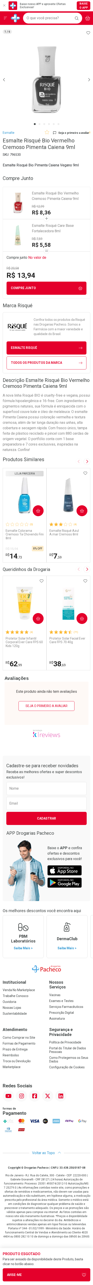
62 (14, 663)
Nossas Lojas (12, 1007)
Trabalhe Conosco (15, 996)
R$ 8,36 (41, 212)
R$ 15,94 (12, 549)
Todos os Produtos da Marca (36, 362)
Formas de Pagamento (19, 1043)
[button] (46, 79)
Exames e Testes (61, 1001)
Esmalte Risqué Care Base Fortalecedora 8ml (53, 228)
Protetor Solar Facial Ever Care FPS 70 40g (67, 640)
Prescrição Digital (61, 1012)
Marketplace (12, 1067)
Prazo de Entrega (15, 1049)
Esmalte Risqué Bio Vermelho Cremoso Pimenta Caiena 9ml (55, 196)
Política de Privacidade (65, 1042)
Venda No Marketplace (19, 990)
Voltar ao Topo (44, 1153)
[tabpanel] (46, 79)
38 (57, 663)
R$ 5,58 (41, 245)
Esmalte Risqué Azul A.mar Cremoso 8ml (64, 532)
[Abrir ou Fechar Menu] (5, 18)
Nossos (57, 985)
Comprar (34, 510)
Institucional (14, 982)
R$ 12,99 (38, 206)
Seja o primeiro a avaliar (46, 706)
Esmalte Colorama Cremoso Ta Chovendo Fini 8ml (25, 534)
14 (14, 556)
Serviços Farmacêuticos (66, 1007)
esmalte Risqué (24, 348)
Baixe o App (83, 5)
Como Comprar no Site (19, 1037)
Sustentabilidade (15, 1013)
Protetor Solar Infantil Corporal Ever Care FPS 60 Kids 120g (24, 642)
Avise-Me (14, 1275)
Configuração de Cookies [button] (67, 1067)
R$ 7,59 (37, 239)
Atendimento (15, 1029)
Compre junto (23, 288)
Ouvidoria (9, 1002)
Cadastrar (46, 818)
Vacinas (54, 995)
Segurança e (61, 1032)
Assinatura (57, 1018)
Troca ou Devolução (17, 1061)
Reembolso (11, 1055)
